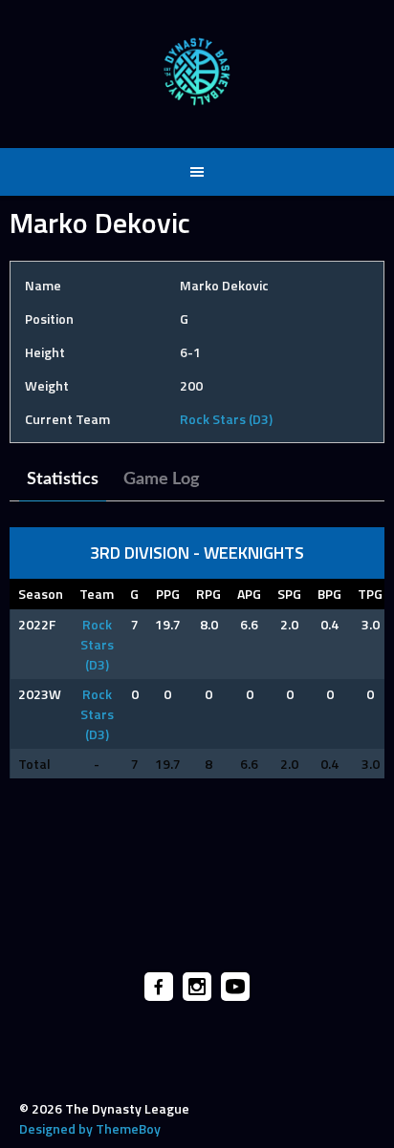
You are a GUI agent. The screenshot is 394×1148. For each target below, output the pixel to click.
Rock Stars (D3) (226, 419)
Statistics (62, 479)
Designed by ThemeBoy (90, 1128)
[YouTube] (235, 986)
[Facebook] (158, 986)
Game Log (161, 479)
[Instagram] (197, 986)
